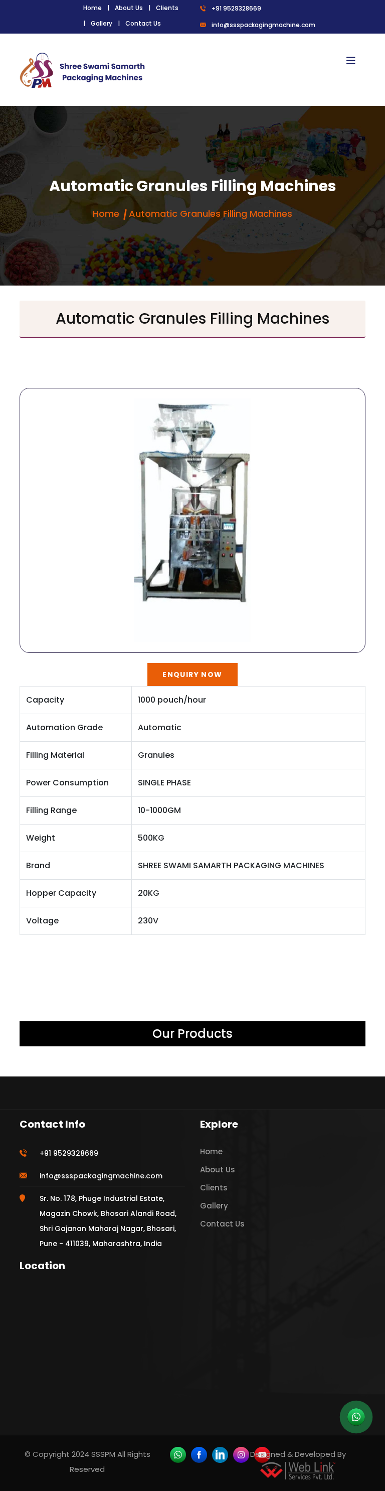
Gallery (101, 23)
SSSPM (103, 1454)
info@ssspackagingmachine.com (263, 25)
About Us (129, 8)
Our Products (192, 1033)
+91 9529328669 (236, 8)
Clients (167, 8)
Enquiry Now (192, 674)
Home (92, 8)
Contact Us (143, 23)
